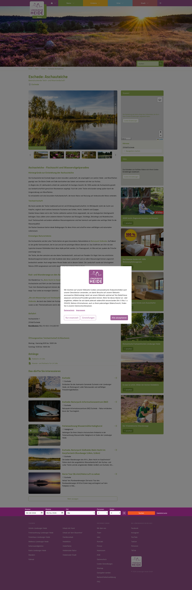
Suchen (141, 513)
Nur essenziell (71, 317)
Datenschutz (69, 310)
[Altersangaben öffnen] (124, 513)
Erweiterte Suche (162, 513)
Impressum (80, 310)
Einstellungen (88, 317)
